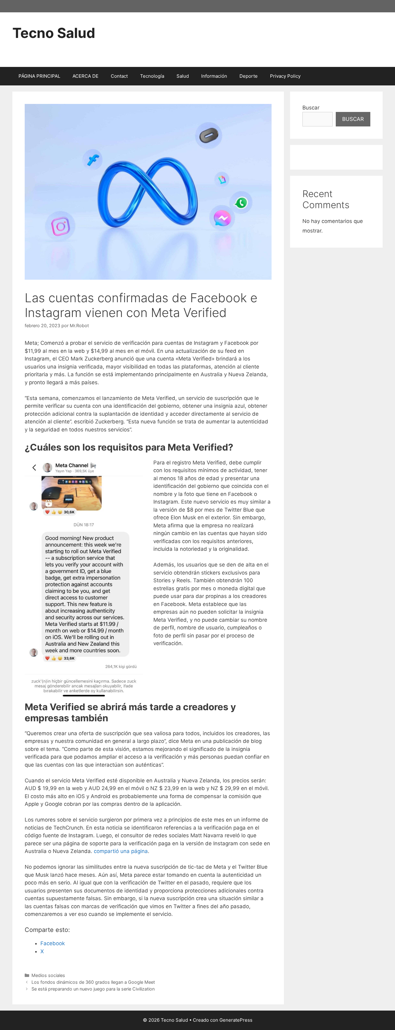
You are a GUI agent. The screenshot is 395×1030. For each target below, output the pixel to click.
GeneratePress (235, 1020)
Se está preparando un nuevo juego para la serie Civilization (93, 988)
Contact (119, 76)
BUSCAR (353, 119)
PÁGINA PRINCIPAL (39, 76)
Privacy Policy (285, 76)
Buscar (310, 108)
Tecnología (152, 76)
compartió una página (121, 851)
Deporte (248, 76)
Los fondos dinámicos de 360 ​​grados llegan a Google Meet (93, 982)
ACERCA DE (85, 76)
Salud (183, 76)
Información (214, 76)
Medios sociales (48, 975)
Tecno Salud (53, 32)
